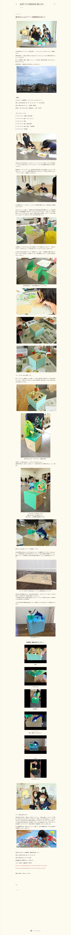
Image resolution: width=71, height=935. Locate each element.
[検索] (54, 3)
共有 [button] (16, 884)
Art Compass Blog (32, 4)
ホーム (21, 7)
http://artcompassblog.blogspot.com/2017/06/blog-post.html (30, 868)
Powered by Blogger (37, 930)
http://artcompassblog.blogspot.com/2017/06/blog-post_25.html (31, 865)
